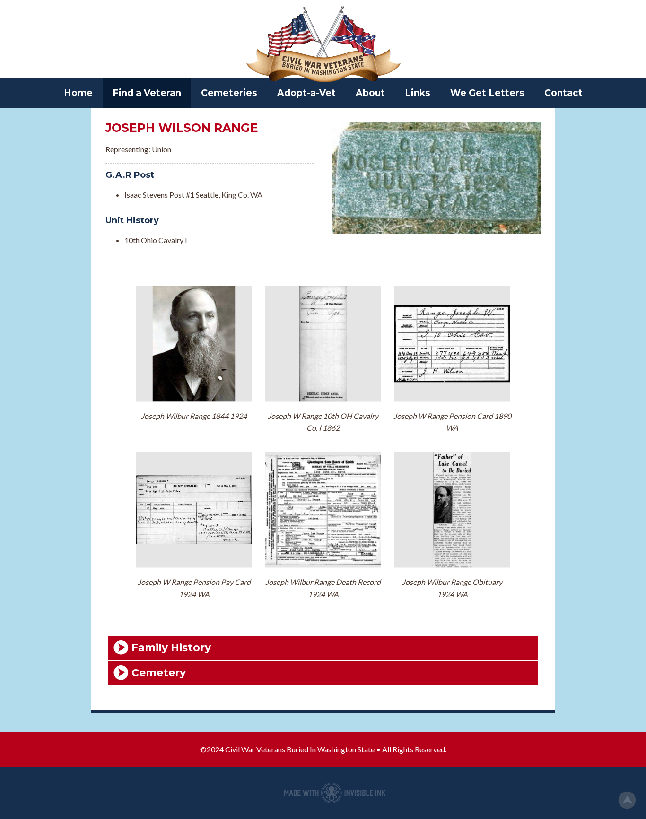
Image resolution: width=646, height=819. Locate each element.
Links (417, 92)
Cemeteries (229, 92)
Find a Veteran (147, 92)
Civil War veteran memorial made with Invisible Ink (335, 793)
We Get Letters (487, 92)
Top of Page (627, 800)
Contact (563, 92)
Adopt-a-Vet (306, 92)
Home (78, 92)
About (370, 92)
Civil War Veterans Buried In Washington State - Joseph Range (323, 44)
